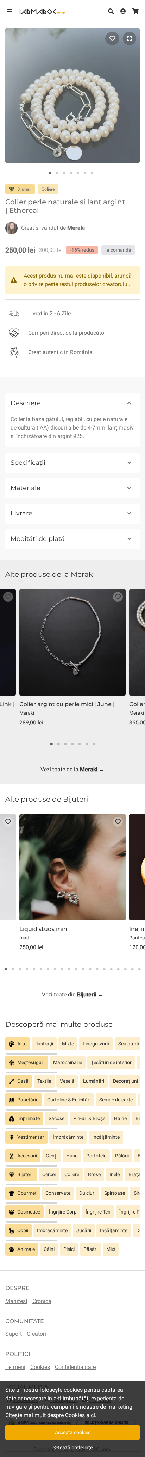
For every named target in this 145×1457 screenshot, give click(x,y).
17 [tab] (118, 969)
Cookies (40, 1367)
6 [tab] (85, 173)
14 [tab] (97, 969)
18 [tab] (125, 969)
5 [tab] (78, 173)
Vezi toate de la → (72, 769)
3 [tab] (63, 173)
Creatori (36, 1334)
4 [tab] (70, 173)
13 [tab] (90, 969)
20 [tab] (139, 969)
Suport (13, 1334)
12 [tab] (83, 969)
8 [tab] (55, 969)
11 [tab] (76, 969)
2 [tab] (56, 173)
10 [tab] (69, 969)
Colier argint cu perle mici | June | (67, 704)
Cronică (41, 1301)
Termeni (15, 1367)
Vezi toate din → (72, 994)
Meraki (26, 713)
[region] (72, 1046)
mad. (25, 937)
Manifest (16, 1301)
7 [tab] (92, 173)
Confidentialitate (75, 1367)
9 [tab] (62, 969)
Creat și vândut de (53, 227)
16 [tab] (111, 969)
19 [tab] (132, 969)
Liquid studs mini (44, 929)
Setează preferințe (73, 1447)
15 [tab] (104, 969)
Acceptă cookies (72, 1432)
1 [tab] (49, 173)
